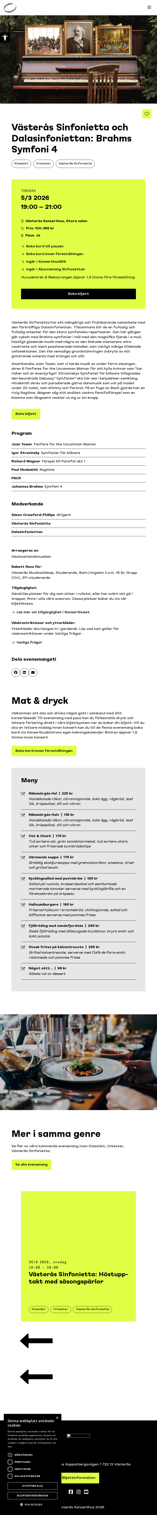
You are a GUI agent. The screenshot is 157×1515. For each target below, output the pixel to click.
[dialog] (32, 1462)
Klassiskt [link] (21, 163)
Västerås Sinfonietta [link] (75, 163)
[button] (15, 672)
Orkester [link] (43, 163)
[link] (5, 38)
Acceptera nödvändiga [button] (32, 1495)
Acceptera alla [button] (32, 1485)
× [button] (57, 1418)
